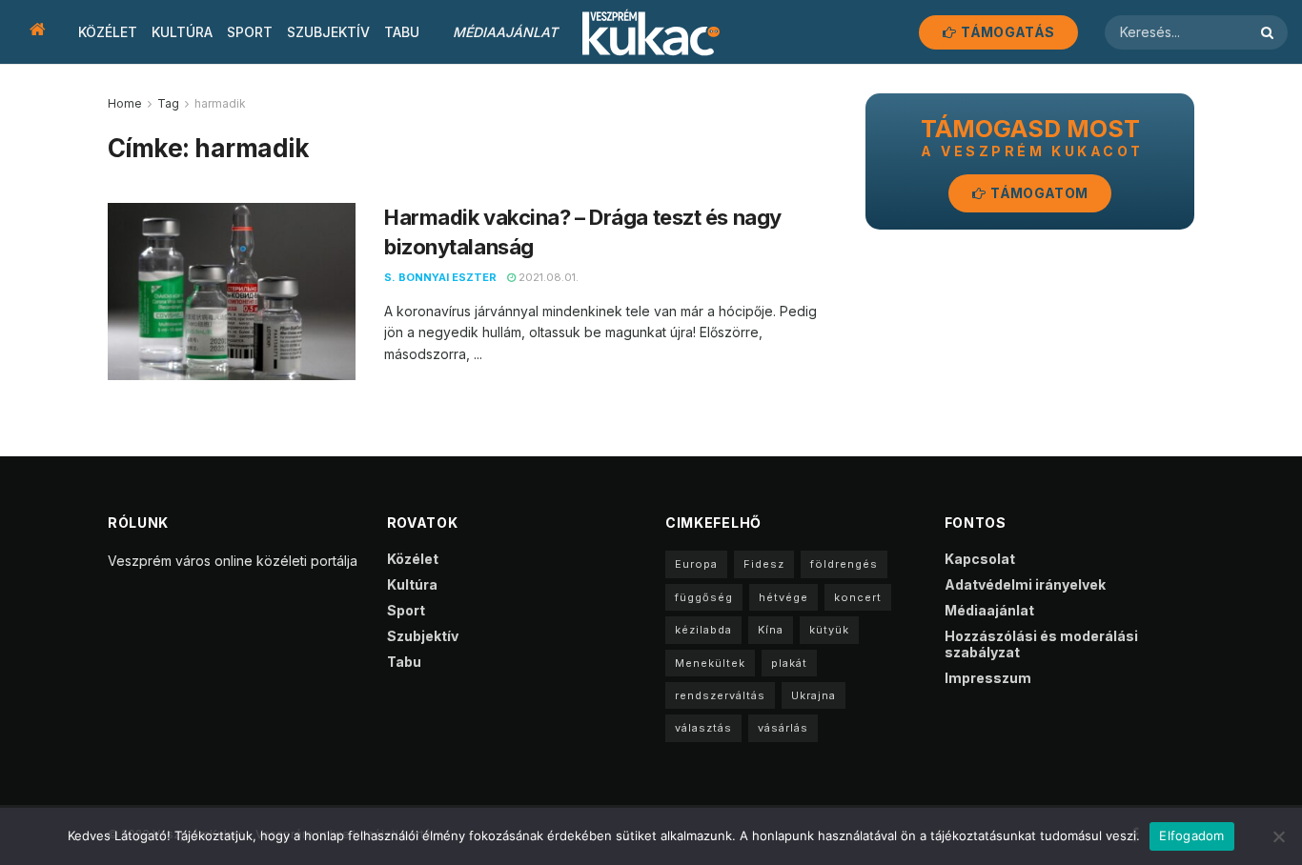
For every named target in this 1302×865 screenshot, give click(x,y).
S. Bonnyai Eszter (440, 277)
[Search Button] (1269, 32)
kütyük (829, 629)
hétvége (783, 597)
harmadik (220, 103)
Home (125, 103)
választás (703, 727)
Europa (696, 564)
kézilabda (703, 629)
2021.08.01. (547, 277)
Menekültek (710, 663)
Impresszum (988, 678)
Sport (250, 32)
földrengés (844, 564)
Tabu (401, 32)
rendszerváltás (720, 695)
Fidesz (763, 564)
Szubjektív (328, 32)
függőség (704, 597)
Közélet (107, 32)
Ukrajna (813, 695)
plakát (789, 663)
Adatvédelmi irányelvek (1025, 584)
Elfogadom (1191, 835)
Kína (770, 629)
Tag (168, 103)
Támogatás (1006, 32)
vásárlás (783, 727)
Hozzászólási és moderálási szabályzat (1041, 644)
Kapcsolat (980, 559)
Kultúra (182, 32)
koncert (858, 597)
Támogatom (1037, 193)
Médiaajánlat (505, 32)
